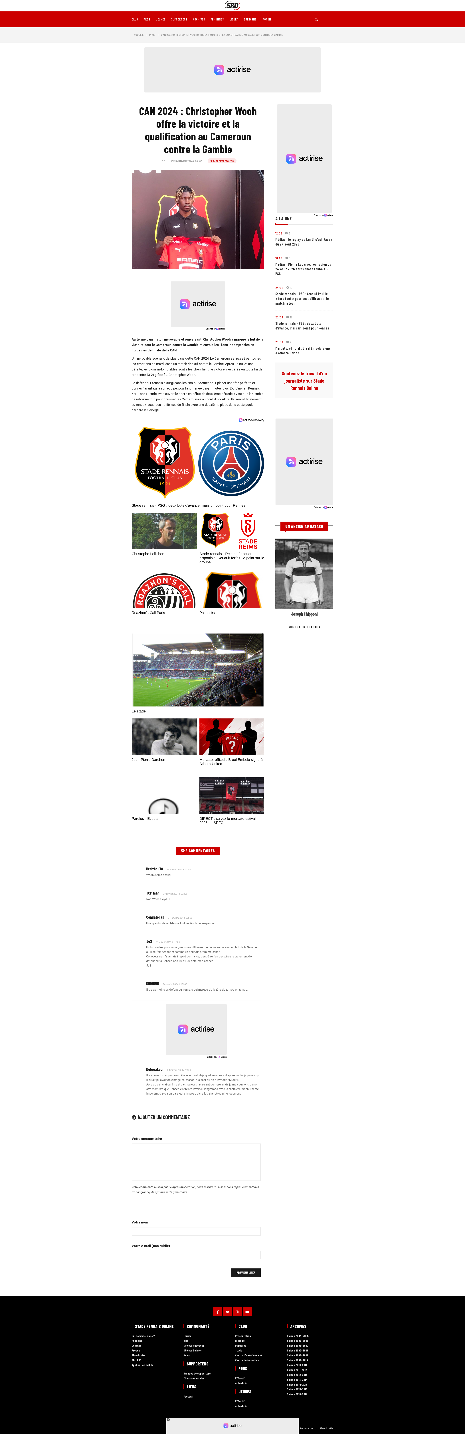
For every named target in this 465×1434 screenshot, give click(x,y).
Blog (186, 1341)
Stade (238, 1350)
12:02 (278, 233)
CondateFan (155, 917)
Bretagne (250, 19)
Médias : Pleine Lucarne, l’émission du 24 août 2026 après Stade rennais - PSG (303, 269)
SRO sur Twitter (192, 1350)
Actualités (241, 1383)
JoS (149, 941)
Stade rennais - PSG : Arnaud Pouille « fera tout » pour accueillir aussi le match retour (302, 298)
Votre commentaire (147, 1139)
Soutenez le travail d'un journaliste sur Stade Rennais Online (304, 380)
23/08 (279, 317)
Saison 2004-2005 (298, 1336)
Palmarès (240, 1345)
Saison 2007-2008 (297, 1350)
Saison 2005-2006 (297, 1341)
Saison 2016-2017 (297, 1394)
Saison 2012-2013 (297, 1375)
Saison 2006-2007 (297, 1345)
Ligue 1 (234, 19)
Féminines (217, 19)
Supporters (179, 19)
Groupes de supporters (197, 1373)
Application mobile (142, 1365)
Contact (136, 1345)
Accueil (138, 35)
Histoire (240, 1341)
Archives (199, 19)
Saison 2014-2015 (297, 1384)
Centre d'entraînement (248, 1355)
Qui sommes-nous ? (143, 1336)
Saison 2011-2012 (297, 1370)
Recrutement (307, 1428)
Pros (147, 19)
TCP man (152, 893)
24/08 (279, 288)
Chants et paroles (194, 1378)
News (186, 1355)
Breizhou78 (154, 868)
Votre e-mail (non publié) (151, 1246)
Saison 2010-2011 (297, 1365)
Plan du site (138, 1355)
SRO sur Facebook (194, 1345)
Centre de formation (247, 1360)
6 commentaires (223, 161)
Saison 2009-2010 (297, 1360)
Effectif (240, 1378)
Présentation (243, 1336)
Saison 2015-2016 (297, 1389)
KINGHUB (152, 983)
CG (163, 161)
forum (267, 19)
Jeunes (160, 19)
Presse (136, 1350)
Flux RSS (136, 1360)
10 (291, 288)
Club (135, 19)
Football (188, 1396)
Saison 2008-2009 (297, 1355)
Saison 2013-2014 (297, 1380)
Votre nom (140, 1222)
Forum (187, 1336)
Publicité (137, 1341)
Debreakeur (155, 1069)
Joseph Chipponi (304, 614)
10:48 (278, 258)
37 (291, 317)
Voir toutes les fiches (304, 627)
